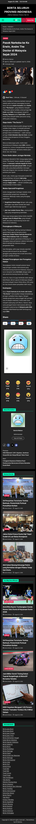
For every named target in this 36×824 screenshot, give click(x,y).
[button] (3, 20)
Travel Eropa (6, 775)
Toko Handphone (8, 777)
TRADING (7, 702)
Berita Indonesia (8, 784)
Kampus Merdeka (8, 800)
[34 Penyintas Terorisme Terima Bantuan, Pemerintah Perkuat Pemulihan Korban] (18, 488)
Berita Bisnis (7, 746)
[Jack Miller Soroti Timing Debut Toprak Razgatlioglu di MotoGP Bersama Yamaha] (18, 661)
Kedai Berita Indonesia (10, 740)
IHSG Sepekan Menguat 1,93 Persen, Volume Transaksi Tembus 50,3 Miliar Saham (18, 709)
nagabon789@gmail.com (17, 368)
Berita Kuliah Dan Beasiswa (11, 755)
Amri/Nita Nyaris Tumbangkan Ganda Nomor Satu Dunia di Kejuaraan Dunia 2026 (17, 609)
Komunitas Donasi (8, 793)
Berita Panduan (7, 808)
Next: (16, 462)
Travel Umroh (7, 773)
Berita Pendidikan (8, 749)
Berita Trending (7, 788)
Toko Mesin (6, 797)
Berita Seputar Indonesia (10, 742)
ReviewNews (30, 820)
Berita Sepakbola (8, 802)
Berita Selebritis (8, 744)
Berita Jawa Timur (8, 735)
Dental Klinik (7, 766)
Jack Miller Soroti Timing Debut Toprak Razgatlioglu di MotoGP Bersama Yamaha (15, 676)
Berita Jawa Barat (8, 729)
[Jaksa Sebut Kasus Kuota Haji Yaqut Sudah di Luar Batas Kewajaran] (18, 521)
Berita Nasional (7, 806)
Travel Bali (6, 769)
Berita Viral (6, 764)
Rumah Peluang (8, 804)
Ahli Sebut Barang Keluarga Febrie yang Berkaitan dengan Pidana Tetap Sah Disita (17, 567)
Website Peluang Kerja (10, 782)
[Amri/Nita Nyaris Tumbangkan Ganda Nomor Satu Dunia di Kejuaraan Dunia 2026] (18, 594)
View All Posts (18, 438)
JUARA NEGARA (9, 602)
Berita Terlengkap (8, 813)
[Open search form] (19, 20)
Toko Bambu (6, 780)
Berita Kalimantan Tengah (11, 738)
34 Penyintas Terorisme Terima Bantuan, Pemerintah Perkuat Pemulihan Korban (15, 503)
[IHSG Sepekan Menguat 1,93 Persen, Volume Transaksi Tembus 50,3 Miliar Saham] (18, 694)
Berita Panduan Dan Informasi (12, 786)
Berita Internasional (9, 760)
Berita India (6, 762)
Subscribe (30, 20)
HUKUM (5, 38)
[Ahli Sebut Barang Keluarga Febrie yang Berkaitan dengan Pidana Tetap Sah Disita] (18, 552)
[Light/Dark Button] (15, 20)
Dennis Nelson (8, 59)
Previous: (16, 453)
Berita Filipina (7, 795)
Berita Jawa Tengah (9, 733)
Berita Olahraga (8, 751)
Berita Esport (7, 753)
